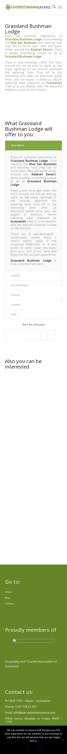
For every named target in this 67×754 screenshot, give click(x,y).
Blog (7, 597)
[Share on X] (16, 335)
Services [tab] (15, 295)
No (39, 747)
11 (46, 113)
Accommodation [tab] (19, 285)
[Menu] (60, 7)
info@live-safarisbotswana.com (34, 713)
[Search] (52, 7)
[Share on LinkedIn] (30, 335)
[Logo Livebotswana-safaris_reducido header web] (28, 7)
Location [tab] (15, 275)
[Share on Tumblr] (37, 335)
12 (49, 113)
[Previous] (13, 106)
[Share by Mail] (58, 335)
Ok (27, 747)
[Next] (54, 106)
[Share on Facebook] (8, 335)
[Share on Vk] (44, 335)
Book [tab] (14, 314)
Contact (9, 603)
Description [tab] (17, 145)
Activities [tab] (15, 304)
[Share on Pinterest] (22, 335)
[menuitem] (52, 7)
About (8, 591)
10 (43, 113)
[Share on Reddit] (51, 335)
